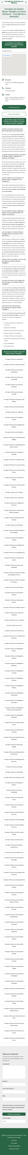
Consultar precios (14, 107)
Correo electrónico (8, 1088)
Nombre (5, 1081)
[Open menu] (2, 2)
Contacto (14, 1140)
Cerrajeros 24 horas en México (14, 2)
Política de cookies (14, 1149)
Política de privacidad (14, 1146)
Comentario (6, 1064)
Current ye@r (6, 1118)
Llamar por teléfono (14, 114)
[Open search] (26, 2)
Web (3, 1096)
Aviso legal (14, 1143)
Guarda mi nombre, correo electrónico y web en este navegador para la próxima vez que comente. (13, 1107)
